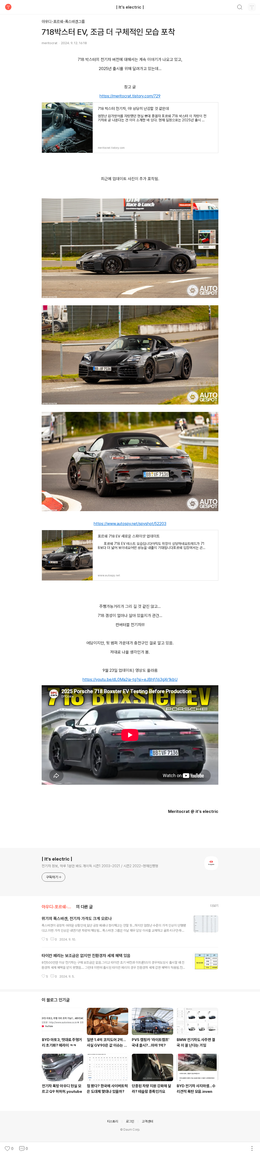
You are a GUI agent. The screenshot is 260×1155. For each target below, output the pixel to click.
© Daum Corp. (130, 1129)
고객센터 (147, 1121)
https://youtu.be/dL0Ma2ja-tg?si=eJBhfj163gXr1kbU (130, 679)
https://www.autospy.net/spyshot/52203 (130, 523)
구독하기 (52, 877)
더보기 (214, 906)
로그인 (130, 1121)
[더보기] (252, 1148)
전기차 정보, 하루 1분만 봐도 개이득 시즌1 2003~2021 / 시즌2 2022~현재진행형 (100, 866)
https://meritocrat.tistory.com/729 (130, 96)
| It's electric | (130, 7)
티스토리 (112, 1121)
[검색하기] (239, 8)
